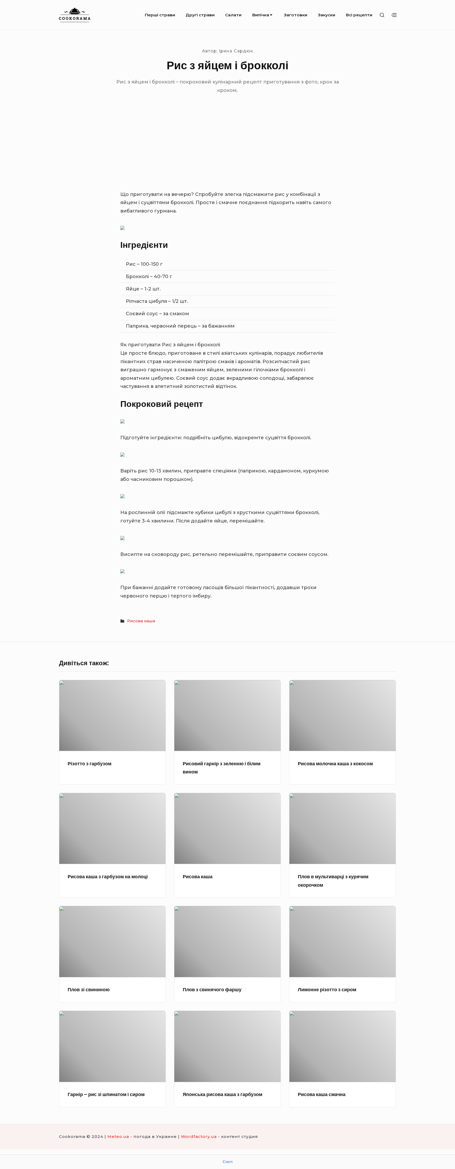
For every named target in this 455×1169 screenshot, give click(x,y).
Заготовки (295, 14)
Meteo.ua (118, 1136)
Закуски (326, 14)
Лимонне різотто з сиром (327, 989)
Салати (233, 14)
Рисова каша (141, 620)
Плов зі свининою (89, 989)
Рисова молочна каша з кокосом (335, 763)
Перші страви (160, 14)
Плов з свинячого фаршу (212, 989)
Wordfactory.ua (199, 1136)
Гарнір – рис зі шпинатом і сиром (106, 1094)
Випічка (260, 14)
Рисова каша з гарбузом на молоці (108, 876)
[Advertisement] (227, 151)
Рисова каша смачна (321, 1094)
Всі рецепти (359, 14)
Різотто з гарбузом (89, 763)
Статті (228, 1162)
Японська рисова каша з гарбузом (222, 1094)
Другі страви (200, 14)
